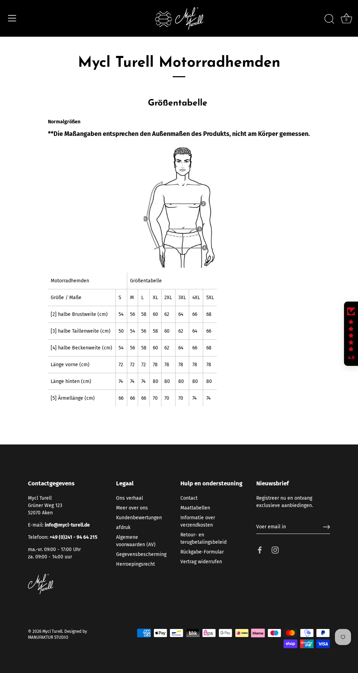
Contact (189, 498)
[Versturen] (326, 526)
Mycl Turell (52, 631)
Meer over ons (132, 508)
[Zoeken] (329, 19)
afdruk (123, 527)
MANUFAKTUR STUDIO (48, 637)
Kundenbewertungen (139, 518)
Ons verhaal (129, 498)
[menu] (12, 18)
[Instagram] (275, 550)
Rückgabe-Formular (202, 552)
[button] (351, 334)
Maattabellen (195, 508)
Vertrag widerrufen (201, 562)
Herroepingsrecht (135, 564)
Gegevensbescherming (141, 554)
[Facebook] (259, 550)
